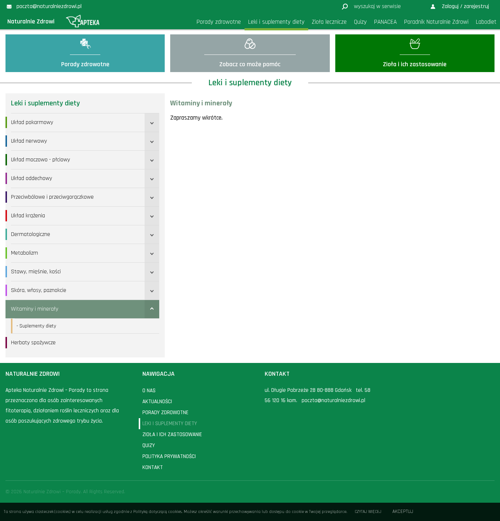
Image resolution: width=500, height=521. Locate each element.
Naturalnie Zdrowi (31, 21)
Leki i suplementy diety (45, 103)
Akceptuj (402, 512)
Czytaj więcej (368, 511)
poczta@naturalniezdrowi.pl (333, 400)
